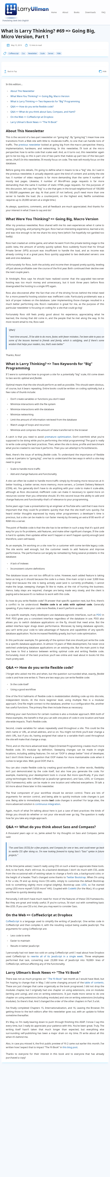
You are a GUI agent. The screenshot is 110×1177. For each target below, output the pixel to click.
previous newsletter (30, 144)
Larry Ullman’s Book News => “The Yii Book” (33, 122)
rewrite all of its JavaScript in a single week (57, 956)
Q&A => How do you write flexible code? (32, 106)
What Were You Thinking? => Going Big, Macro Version (39, 96)
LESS (84, 884)
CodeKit (72, 888)
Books (76, 12)
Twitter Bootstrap (76, 877)
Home (54, 12)
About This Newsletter (22, 91)
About (65, 12)
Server (50, 53)
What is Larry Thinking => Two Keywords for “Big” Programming (45, 101)
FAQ (103, 12)
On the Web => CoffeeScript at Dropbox (31, 117)
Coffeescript (13, 53)
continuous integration (47, 804)
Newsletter (32, 53)
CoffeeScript (12, 921)
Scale (42, 53)
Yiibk (59, 53)
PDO (98, 614)
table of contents (94, 982)
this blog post (70, 1047)
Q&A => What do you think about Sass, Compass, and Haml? (42, 111)
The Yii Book (55, 978)
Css (23, 53)
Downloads (90, 12)
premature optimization (58, 436)
